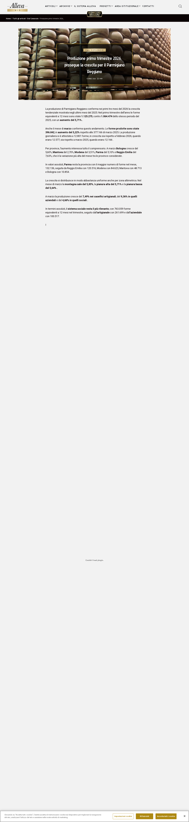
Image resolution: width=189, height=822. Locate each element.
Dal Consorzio (32, 18)
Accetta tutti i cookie (166, 816)
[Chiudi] (185, 816)
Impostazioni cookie (123, 816)
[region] (94, 816)
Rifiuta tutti (144, 816)
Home (8, 18)
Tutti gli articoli (19, 18)
